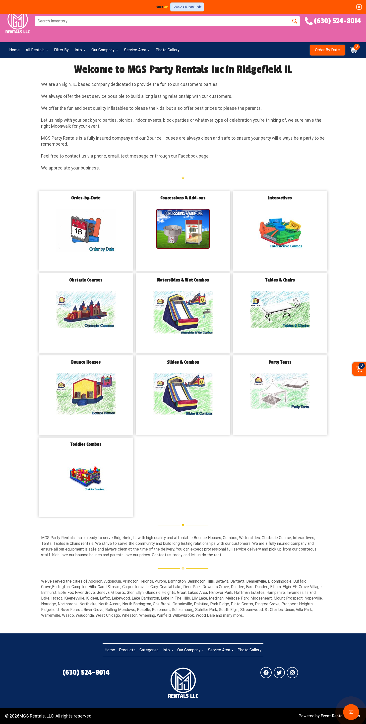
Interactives (280, 198)
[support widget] (351, 712)
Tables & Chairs (280, 280)
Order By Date (327, 50)
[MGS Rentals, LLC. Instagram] (292, 672)
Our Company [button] (103, 50)
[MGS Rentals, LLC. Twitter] (279, 672)
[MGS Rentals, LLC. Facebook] (266, 672)
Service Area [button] (135, 50)
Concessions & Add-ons (182, 198)
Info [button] (79, 50)
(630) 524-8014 (86, 672)
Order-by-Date (86, 198)
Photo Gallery (168, 50)
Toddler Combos (85, 444)
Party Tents (280, 362)
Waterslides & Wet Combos (183, 280)
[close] (359, 7)
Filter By (61, 50)
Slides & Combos (183, 362)
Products (127, 650)
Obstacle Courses (85, 280)
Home (14, 50)
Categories (149, 650)
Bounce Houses (86, 362)
